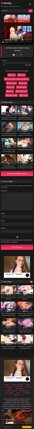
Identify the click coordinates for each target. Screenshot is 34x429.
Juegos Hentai (20, 388)
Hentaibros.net (24, 391)
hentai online (22, 87)
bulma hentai (12, 83)
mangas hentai (22, 91)
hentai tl (10, 91)
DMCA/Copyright (17, 384)
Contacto (6, 384)
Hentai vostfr (19, 386)
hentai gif (23, 83)
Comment (4, 191)
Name (3, 213)
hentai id (11, 87)
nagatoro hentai (12, 95)
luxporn (28, 384)
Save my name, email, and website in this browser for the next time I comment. (16, 241)
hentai (18, 393)
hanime (12, 75)
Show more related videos (17, 173)
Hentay (7, 3)
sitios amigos (9, 393)
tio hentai (24, 95)
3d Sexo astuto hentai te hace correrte (17, 79)
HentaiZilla (8, 386)
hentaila (22, 75)
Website (3, 228)
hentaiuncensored (10, 391)
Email (3, 221)
